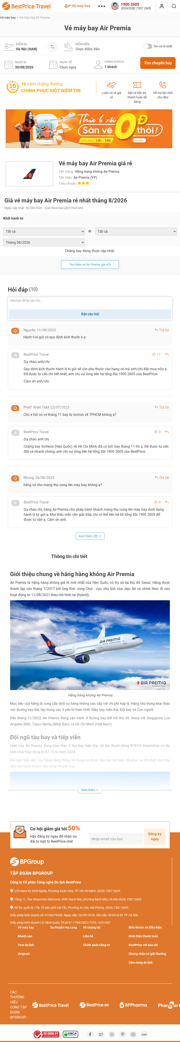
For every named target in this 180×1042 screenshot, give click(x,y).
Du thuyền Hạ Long (63, 927)
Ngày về (66, 62)
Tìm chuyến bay (158, 63)
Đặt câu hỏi (90, 314)
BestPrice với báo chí (143, 945)
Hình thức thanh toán (143, 936)
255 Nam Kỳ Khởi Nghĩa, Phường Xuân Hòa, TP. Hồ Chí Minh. (55, 891)
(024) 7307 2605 (130, 899)
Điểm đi (21, 44)
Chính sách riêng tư (96, 945)
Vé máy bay (81, 6)
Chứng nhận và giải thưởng (147, 953)
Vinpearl (24, 953)
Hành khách (114, 61)
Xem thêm (88, 536)
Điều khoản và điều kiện (145, 927)
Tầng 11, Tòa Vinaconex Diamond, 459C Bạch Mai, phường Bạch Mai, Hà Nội (66, 899)
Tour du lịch (26, 945)
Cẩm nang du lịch (141, 962)
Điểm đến (82, 44)
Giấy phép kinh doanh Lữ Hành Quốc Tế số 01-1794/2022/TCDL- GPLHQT (60, 922)
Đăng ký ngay (154, 836)
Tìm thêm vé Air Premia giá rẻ (88, 264)
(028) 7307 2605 (108, 891)
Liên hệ (88, 936)
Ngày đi (20, 62)
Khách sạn (25, 936)
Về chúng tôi (91, 927)
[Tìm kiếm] (174, 6)
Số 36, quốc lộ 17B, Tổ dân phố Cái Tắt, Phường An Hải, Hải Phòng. (59, 907)
